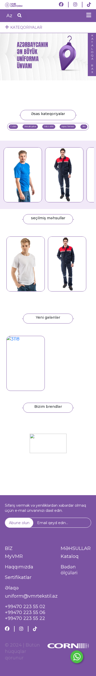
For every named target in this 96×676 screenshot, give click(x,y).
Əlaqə (12, 588)
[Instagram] (75, 4)
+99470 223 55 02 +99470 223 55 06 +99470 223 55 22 (25, 612)
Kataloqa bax (92, 54)
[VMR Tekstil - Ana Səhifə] (18, 4)
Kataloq (70, 556)
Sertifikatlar (18, 577)
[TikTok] (89, 4)
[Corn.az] (68, 654)
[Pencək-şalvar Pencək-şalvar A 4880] (67, 263)
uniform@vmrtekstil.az (31, 596)
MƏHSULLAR (76, 548)
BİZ (9, 548)
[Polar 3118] (26, 363)
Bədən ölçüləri (69, 570)
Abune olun (19, 523)
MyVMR (14, 556)
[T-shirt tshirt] (26, 263)
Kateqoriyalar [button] (25, 27)
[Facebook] (61, 4)
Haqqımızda (19, 567)
